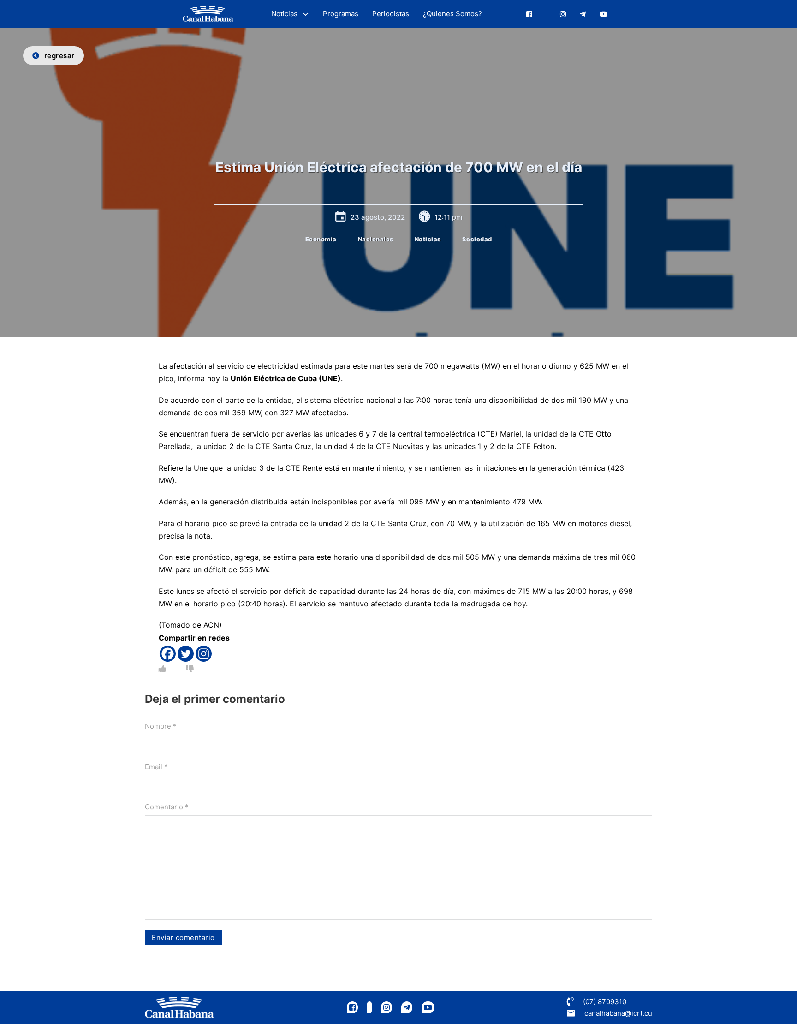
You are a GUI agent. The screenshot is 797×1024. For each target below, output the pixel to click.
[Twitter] (186, 654)
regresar (59, 55)
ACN (211, 624)
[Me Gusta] (162, 668)
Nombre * (161, 726)
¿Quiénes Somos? (452, 13)
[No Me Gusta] (190, 668)
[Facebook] (168, 654)
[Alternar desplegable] (305, 14)
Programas (340, 13)
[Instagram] (204, 654)
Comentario (167, 806)
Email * (156, 766)
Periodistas (390, 13)
